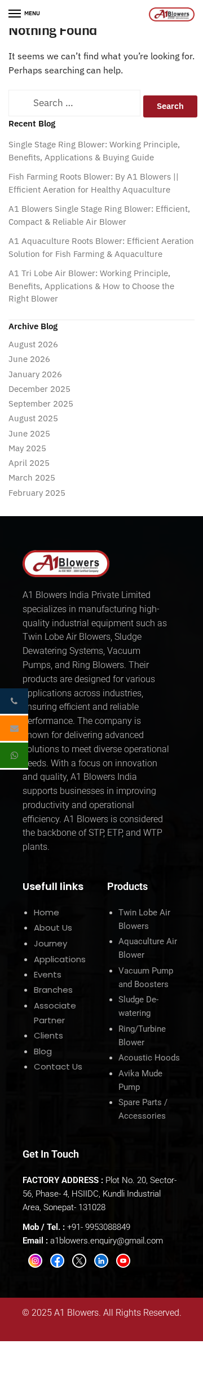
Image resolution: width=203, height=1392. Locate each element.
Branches (53, 990)
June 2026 (29, 359)
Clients (48, 1035)
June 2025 (29, 433)
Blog (43, 1051)
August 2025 (33, 418)
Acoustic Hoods (149, 1058)
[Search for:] (74, 103)
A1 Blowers (76, 1312)
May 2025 (27, 448)
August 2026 (33, 344)
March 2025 (31, 477)
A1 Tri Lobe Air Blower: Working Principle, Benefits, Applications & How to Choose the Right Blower (91, 286)
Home (46, 912)
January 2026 (35, 374)
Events (47, 974)
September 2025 (40, 403)
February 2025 (36, 492)
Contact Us (58, 1066)
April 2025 (29, 462)
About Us (53, 927)
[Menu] (15, 14)
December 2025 (39, 388)
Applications (60, 959)
